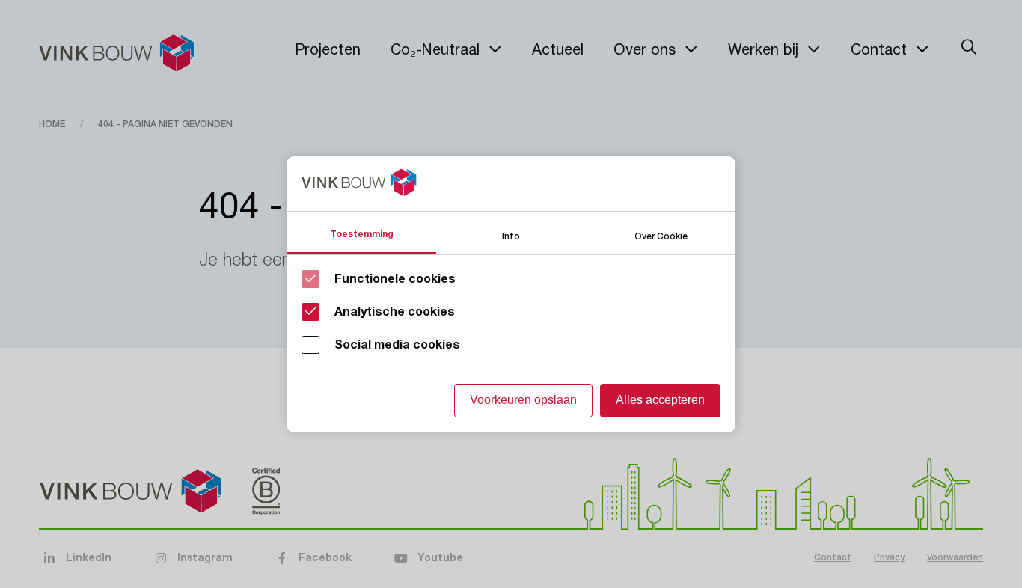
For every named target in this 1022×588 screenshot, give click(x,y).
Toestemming (362, 234)
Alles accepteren (660, 399)
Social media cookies (397, 345)
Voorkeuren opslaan (523, 399)
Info (511, 235)
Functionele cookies (395, 279)
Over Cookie (661, 235)
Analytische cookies (394, 312)
